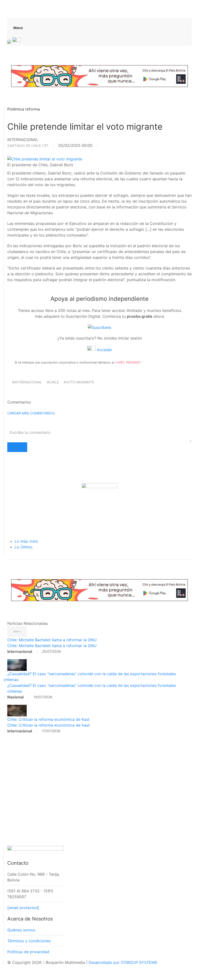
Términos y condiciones (29, 940)
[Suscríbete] (99, 327)
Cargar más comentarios (31, 413)
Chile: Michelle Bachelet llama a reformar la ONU (52, 639)
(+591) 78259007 (128, 362)
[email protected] (23, 907)
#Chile (53, 382)
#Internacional (27, 382)
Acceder (104, 349)
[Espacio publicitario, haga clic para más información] (99, 75)
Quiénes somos (21, 929)
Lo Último (24, 547)
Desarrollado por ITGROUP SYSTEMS (123, 962)
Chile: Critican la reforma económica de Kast (48, 719)
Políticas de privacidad (28, 951)
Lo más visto (26, 541)
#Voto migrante (79, 382)
